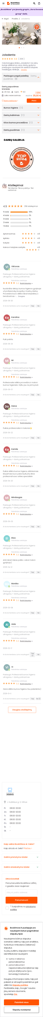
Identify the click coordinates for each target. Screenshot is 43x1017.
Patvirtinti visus (22, 1002)
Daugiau (24, 70)
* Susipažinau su (23, 908)
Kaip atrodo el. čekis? (19, 846)
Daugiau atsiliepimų (22, 709)
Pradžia (15, 18)
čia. (15, 994)
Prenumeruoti (21, 900)
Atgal (6, 18)
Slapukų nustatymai (22, 1010)
